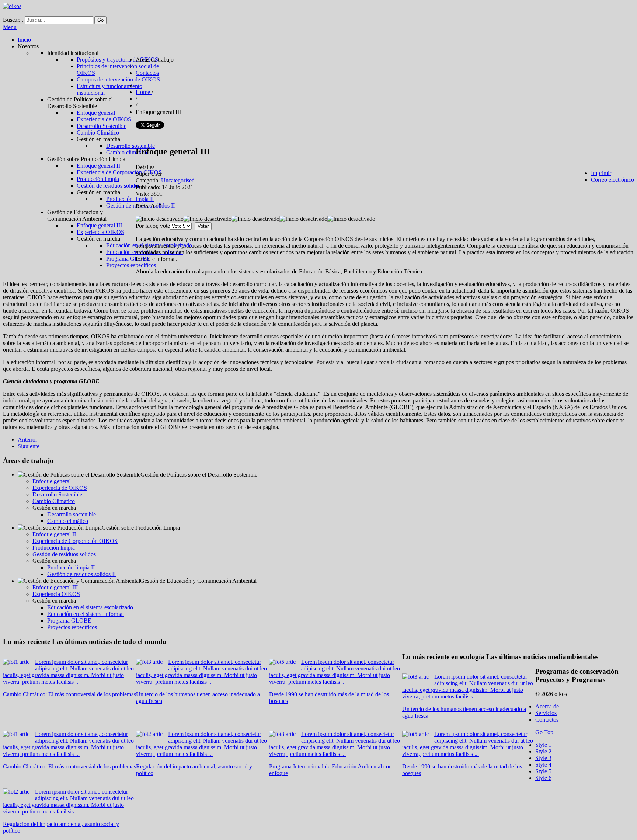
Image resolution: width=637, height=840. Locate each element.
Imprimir (601, 173)
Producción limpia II (71, 567)
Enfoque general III (55, 587)
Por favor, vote (153, 226)
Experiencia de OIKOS (59, 488)
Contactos (546, 720)
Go (100, 20)
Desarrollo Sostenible (57, 494)
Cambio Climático (53, 501)
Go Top (544, 732)
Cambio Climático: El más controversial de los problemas (69, 694)
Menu (10, 27)
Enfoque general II (54, 534)
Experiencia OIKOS (56, 594)
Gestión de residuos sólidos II (81, 574)
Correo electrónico (612, 180)
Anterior (27, 439)
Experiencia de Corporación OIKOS (75, 541)
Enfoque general (51, 481)
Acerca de (547, 706)
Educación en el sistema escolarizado (90, 607)
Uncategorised (178, 180)
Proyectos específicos (72, 627)
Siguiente (28, 446)
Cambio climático (67, 521)
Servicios (546, 713)
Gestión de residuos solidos (64, 554)
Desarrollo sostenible (71, 514)
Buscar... (13, 20)
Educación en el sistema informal (85, 614)
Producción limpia (53, 547)
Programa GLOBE (69, 620)
